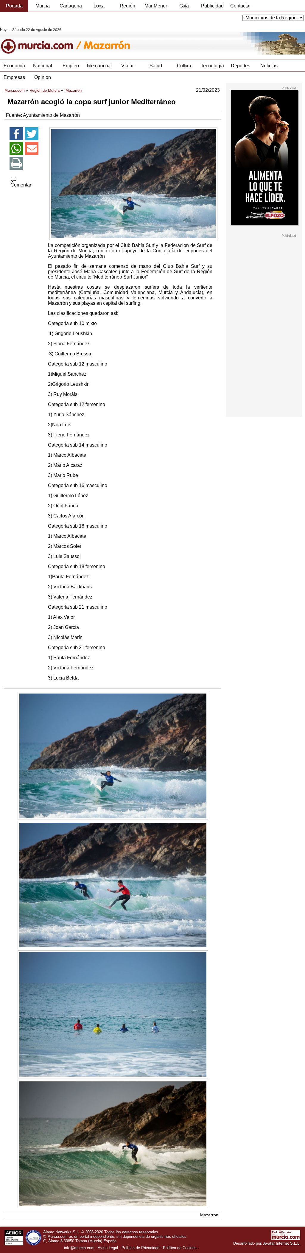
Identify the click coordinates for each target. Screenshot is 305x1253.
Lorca (99, 5)
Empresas (14, 77)
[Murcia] (41, 41)
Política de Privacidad (140, 1248)
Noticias (269, 65)
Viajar (127, 65)
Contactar (240, 5)
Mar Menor (155, 5)
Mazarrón (209, 1214)
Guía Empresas (184, 7)
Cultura (184, 65)
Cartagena (71, 5)
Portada (14, 5)
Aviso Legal (108, 1248)
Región (127, 5)
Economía (14, 65)
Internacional (99, 65)
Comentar (20, 184)
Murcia (42, 5)
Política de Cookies (180, 1248)
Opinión (42, 77)
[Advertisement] (264, 327)
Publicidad (212, 5)
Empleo (71, 65)
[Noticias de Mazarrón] (145, 41)
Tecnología (212, 65)
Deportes (240, 65)
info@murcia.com (79, 1248)
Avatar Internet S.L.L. (282, 1243)
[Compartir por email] (32, 148)
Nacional (42, 65)
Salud (156, 65)
